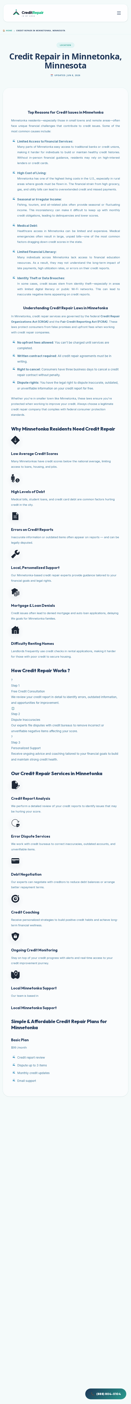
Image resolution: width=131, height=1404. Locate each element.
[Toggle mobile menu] (119, 13)
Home (7, 30)
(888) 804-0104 (106, 1394)
